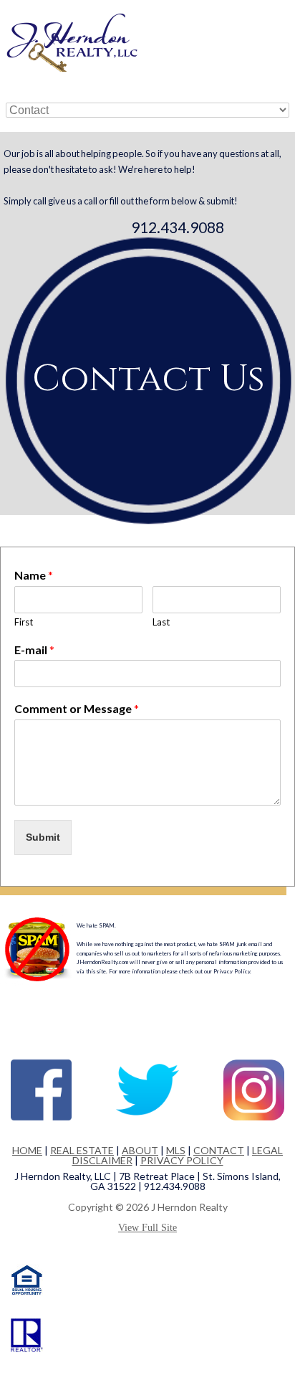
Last (161, 622)
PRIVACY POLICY (181, 1160)
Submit (43, 837)
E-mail (34, 649)
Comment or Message (76, 708)
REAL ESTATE (82, 1150)
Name (33, 575)
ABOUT (140, 1150)
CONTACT (218, 1150)
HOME (27, 1150)
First (23, 622)
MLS (175, 1150)
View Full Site (147, 1227)
